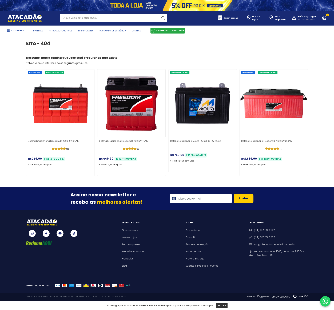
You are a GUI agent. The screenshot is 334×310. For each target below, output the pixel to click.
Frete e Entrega (195, 258)
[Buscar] (163, 18)
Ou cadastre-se (306, 19)
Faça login (310, 16)
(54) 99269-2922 (264, 230)
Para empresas (131, 244)
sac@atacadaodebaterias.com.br (274, 244)
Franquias (127, 258)
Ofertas (136, 30)
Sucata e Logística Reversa (202, 265)
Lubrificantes (86, 30)
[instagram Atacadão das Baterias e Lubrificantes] (32, 233)
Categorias (18, 30)
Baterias (38, 30)
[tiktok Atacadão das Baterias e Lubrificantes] (73, 233)
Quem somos (130, 230)
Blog (124, 265)
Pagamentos (193, 251)
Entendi (222, 305)
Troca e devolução (197, 244)
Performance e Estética (113, 30)
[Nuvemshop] (258, 297)
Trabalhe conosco (133, 251)
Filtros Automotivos (60, 30)
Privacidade (193, 230)
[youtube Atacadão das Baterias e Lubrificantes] (60, 233)
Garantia (191, 237)
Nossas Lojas (129, 237)
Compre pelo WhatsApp (170, 30)
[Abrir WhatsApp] (325, 301)
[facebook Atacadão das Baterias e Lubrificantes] (46, 233)
